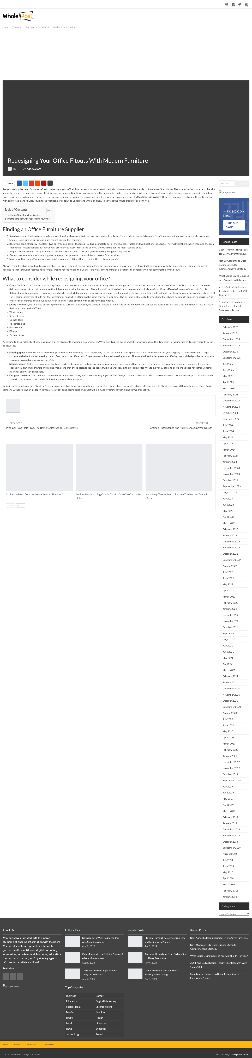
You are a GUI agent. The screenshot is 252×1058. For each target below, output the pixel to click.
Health (99, 1017)
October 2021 (230, 627)
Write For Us (33, 1044)
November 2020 (231, 694)
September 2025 (232, 357)
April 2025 (228, 382)
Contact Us (49, 1044)
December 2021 (231, 614)
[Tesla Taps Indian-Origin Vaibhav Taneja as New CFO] (72, 974)
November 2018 (231, 835)
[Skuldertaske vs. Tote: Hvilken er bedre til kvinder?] (39, 467)
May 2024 (228, 437)
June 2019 (228, 792)
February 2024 (230, 455)
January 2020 (230, 755)
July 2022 (228, 572)
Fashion (9, 448)
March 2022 (229, 596)
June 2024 (228, 431)
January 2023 (230, 535)
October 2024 (230, 412)
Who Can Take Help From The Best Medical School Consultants (42, 427)
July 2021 (228, 645)
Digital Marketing (106, 1001)
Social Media (73, 1006)
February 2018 (230, 890)
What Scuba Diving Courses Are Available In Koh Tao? (219, 955)
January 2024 (230, 461)
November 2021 (231, 621)
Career (100, 995)
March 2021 (229, 670)
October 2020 (230, 700)
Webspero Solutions (240, 1054)
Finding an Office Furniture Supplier (23, 215)
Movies (70, 1012)
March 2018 (229, 884)
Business (71, 995)
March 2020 (229, 743)
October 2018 (230, 841)
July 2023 (228, 498)
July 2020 (228, 719)
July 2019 (228, 786)
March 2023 (229, 523)
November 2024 (231, 406)
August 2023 (230, 492)
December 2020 (231, 688)
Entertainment (104, 1006)
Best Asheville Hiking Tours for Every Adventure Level (219, 937)
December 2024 (231, 400)
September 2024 (232, 419)
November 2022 (231, 547)
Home (5, 1044)
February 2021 (230, 676)
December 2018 (231, 829)
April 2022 (228, 590)
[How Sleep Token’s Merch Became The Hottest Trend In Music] (179, 467)
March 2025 (229, 388)
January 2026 (230, 333)
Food (69, 1023)
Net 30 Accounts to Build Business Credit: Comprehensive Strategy (232, 264)
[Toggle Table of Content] (47, 210)
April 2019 (228, 804)
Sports (70, 1017)
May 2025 (228, 376)
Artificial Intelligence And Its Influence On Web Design (181, 427)
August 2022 (230, 566)
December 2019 (231, 761)
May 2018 (228, 872)
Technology (72, 1034)
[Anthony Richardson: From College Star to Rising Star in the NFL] (135, 957)
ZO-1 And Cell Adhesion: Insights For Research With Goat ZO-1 (233, 291)
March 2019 (229, 811)
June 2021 (228, 651)
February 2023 (230, 529)
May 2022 (228, 584)
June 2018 (228, 866)
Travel (99, 1034)
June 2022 (228, 578)
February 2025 (230, 394)
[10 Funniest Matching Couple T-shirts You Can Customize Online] (109, 467)
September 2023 (232, 486)
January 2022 (230, 608)
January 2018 (230, 896)
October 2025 (230, 351)
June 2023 (228, 504)
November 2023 (231, 474)
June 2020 (228, 725)
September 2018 (232, 847)
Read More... (9, 968)
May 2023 (228, 510)
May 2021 (228, 657)
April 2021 (228, 664)
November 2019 (231, 768)
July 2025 (228, 363)
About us (18, 1044)
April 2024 (228, 443)
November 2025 (231, 345)
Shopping (10, 151)
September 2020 (232, 706)
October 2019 (230, 774)
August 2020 (230, 712)
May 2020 (228, 731)
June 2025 (228, 369)
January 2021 (230, 682)
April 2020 (228, 737)
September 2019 (232, 780)
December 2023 (231, 467)
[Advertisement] (126, 55)
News (69, 1028)
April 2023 (228, 516)
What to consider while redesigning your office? (29, 218)
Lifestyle (101, 1023)
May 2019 (228, 798)
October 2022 (230, 553)
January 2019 (230, 823)
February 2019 (230, 817)
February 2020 (230, 749)
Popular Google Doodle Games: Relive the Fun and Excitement (62, 4)
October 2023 (230, 480)
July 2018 (228, 859)
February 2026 (230, 327)
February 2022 (230, 602)
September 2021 (232, 633)
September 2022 (232, 559)
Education (71, 1001)
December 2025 (231, 339)
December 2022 (231, 541)
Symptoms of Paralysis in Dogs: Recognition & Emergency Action (232, 306)
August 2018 (230, 853)
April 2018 (228, 878)
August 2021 (230, 639)
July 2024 (228, 425)
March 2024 (229, 449)
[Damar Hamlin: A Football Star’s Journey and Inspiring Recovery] (135, 974)
